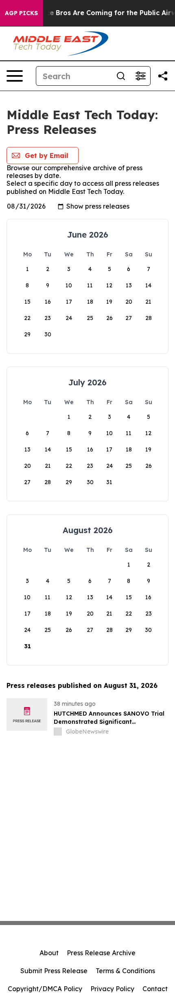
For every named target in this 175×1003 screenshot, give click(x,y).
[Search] (121, 76)
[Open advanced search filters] (140, 76)
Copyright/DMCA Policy (45, 989)
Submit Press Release (54, 971)
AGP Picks (21, 13)
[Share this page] (162, 76)
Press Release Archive (101, 953)
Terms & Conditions (125, 971)
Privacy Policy (112, 989)
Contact (155, 989)
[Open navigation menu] (15, 76)
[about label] (58, 731)
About (49, 953)
